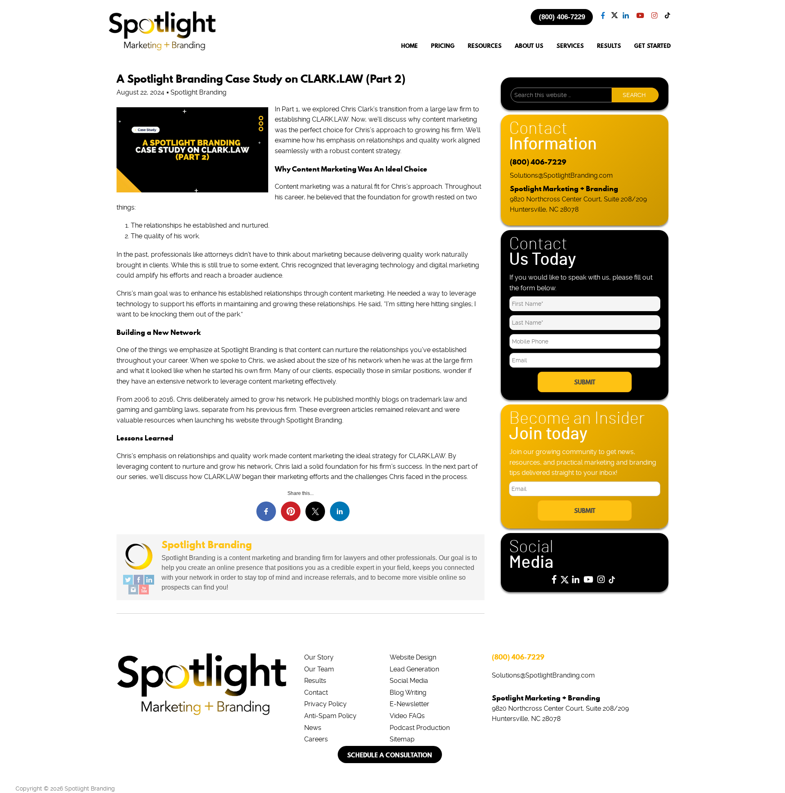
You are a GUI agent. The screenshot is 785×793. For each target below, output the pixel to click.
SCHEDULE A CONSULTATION (389, 754)
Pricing (443, 46)
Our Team (319, 669)
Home (409, 46)
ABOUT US (529, 46)
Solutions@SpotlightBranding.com (561, 175)
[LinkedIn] (149, 580)
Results (315, 681)
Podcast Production (420, 728)
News (312, 728)
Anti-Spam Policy (330, 716)
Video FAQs (407, 716)
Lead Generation (414, 669)
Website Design (413, 657)
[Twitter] (128, 580)
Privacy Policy (325, 704)
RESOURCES (485, 46)
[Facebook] (139, 580)
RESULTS (609, 46)
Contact (316, 692)
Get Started (652, 46)
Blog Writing (408, 692)
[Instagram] (133, 589)
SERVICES (570, 46)
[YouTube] (144, 589)
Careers (316, 739)
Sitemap (402, 739)
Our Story (319, 657)
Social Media (409, 681)
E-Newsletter (409, 704)
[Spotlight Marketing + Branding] (162, 49)
